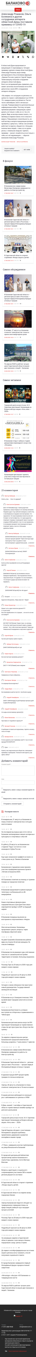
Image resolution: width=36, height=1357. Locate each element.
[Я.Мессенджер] (3, 56)
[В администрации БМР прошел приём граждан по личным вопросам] (18, 1072)
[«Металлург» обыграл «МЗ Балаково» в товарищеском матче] (18, 1272)
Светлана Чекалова (11, 672)
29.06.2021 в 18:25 (23, 709)
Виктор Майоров (10, 496)
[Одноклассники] (12, 56)
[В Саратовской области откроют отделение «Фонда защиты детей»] (18, 244)
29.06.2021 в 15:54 (16, 596)
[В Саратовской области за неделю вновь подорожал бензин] (18, 1190)
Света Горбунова (10, 560)
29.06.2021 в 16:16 (19, 653)
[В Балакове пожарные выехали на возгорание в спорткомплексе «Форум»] (11, 914)
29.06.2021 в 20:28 (21, 717)
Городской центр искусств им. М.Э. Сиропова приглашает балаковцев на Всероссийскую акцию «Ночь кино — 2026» (17, 408)
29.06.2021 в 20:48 (21, 726)
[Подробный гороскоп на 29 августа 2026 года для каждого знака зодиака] (11, 972)
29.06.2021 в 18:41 (22, 570)
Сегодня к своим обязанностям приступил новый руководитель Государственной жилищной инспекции (16, 987)
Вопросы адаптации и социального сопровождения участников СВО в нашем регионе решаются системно (16, 1172)
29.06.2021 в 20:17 (25, 697)
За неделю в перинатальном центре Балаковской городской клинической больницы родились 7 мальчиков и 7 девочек (18, 1039)
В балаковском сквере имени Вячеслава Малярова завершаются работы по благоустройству (17, 188)
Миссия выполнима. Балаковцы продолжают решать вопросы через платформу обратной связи (14, 929)
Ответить (32, 546)
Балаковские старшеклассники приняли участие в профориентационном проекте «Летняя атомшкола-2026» (16, 869)
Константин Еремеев (13, 504)
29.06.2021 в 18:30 (25, 504)
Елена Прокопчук (10, 605)
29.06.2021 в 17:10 (27, 662)
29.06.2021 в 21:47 (24, 548)
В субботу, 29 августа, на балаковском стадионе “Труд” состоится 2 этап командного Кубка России (15, 846)
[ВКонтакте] (8, 56)
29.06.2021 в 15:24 (21, 560)
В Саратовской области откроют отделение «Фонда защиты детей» (16, 256)
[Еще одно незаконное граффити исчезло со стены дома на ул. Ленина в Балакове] (11, 854)
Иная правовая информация (18, 1351)
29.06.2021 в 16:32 (23, 672)
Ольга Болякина (22, 141)
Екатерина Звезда (10, 680)
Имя (2, 779)
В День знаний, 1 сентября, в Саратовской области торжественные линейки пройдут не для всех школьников (17, 1107)
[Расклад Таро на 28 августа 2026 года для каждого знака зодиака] (18, 1215)
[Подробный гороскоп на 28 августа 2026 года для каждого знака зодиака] (18, 1225)
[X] (23, 56)
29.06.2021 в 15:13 (21, 496)
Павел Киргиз (9, 654)
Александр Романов (8, 141)
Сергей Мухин (9, 635)
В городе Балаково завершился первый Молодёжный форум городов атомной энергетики (15, 1265)
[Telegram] (18, 56)
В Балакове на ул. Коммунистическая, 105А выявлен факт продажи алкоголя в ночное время (17, 999)
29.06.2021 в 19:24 (25, 533)
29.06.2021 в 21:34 (19, 736)
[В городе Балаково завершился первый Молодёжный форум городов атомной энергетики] (18, 1260)
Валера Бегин (9, 737)
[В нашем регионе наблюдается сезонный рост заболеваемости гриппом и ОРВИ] (18, 1092)
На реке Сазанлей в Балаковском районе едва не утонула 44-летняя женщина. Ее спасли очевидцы (16, 942)
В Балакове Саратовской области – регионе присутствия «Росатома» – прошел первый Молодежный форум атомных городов (17, 223)
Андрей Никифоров (13, 697)
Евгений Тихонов (10, 726)
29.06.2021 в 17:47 (18, 689)
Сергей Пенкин (11, 570)
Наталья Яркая (13, 548)
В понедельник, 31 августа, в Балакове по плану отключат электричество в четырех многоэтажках (16, 821)
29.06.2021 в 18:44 (25, 587)
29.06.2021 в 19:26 (24, 644)
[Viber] (28, 56)
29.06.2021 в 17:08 (22, 680)
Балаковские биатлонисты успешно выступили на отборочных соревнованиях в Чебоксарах (17, 1012)
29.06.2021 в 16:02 (19, 635)
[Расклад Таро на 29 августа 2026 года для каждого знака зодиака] (11, 962)
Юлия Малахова (10, 717)
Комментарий (6, 764)
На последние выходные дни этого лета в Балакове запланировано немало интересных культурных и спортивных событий (18, 834)
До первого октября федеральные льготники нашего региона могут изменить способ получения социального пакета (17, 1252)
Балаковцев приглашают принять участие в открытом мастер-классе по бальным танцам (17, 476)
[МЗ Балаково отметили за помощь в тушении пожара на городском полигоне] (11, 877)
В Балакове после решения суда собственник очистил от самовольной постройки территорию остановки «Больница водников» (17, 954)
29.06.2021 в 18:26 (25, 620)
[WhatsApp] (33, 56)
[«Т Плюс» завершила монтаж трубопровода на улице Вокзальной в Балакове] (18, 1142)
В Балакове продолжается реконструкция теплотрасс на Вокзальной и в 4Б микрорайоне (16, 892)
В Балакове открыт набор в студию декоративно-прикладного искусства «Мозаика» (17, 443)
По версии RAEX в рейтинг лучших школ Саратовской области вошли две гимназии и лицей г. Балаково (16, 366)
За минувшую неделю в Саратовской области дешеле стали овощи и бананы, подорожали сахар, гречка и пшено (15, 1240)
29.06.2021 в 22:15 (13, 747)
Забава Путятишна (13, 644)
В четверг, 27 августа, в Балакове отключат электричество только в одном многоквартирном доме (16, 332)
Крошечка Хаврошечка (14, 662)
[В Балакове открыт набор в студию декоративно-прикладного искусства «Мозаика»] (18, 429)
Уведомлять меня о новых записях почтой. (18, 798)
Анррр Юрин (8, 689)
